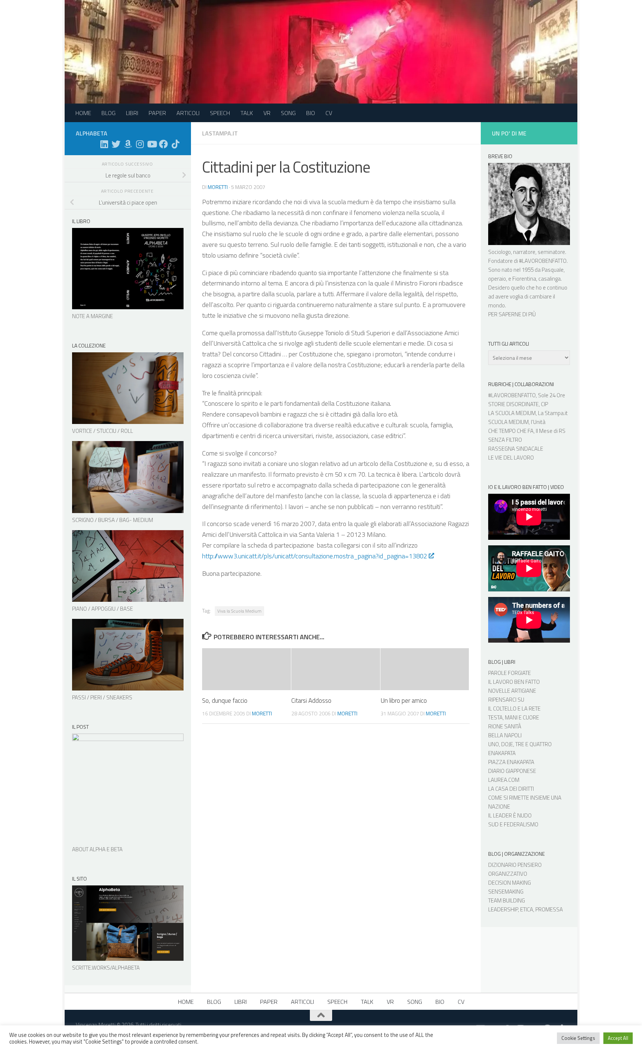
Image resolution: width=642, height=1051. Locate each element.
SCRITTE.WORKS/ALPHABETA (106, 967)
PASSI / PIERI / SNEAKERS (102, 697)
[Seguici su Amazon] (127, 144)
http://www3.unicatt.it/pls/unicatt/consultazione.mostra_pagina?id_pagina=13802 (314, 556)
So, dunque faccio (224, 700)
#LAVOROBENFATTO (543, 261)
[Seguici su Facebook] (163, 144)
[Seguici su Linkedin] (104, 144)
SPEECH (220, 112)
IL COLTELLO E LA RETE (514, 708)
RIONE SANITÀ (504, 726)
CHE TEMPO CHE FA (511, 431)
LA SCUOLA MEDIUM (512, 413)
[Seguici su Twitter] (115, 144)
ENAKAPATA (502, 753)
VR (266, 112)
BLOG (108, 112)
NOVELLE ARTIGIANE (512, 690)
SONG (288, 112)
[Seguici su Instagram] (139, 144)
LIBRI (132, 112)
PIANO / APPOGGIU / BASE (102, 608)
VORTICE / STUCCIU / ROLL (102, 431)
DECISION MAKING (509, 882)
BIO (310, 112)
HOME (83, 112)
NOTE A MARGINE (92, 316)
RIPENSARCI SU (506, 699)
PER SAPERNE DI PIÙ (512, 314)
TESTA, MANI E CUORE (513, 717)
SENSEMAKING (505, 891)
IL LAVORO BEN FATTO (514, 682)
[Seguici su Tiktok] (175, 144)
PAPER (157, 112)
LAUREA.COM (503, 780)
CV (328, 112)
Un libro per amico (403, 700)
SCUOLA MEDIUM (508, 422)
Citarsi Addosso (311, 700)
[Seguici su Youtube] (151, 144)
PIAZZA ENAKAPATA (511, 762)
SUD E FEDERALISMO (513, 824)
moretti (218, 187)
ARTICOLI (188, 112)
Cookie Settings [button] (578, 1038)
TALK (246, 112)
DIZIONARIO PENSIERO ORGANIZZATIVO (515, 869)
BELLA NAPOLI (505, 735)
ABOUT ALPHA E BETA (97, 849)
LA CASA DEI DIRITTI (511, 788)
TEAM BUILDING (506, 900)
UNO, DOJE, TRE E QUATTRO (520, 744)
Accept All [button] (618, 1038)
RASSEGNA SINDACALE (515, 448)
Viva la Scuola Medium (239, 610)
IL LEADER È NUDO (510, 815)
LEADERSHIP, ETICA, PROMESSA (525, 909)
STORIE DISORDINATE (513, 404)
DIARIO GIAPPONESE (512, 771)
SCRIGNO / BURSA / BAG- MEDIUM (112, 520)
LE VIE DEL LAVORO (511, 457)
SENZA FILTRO (505, 439)
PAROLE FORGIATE (509, 673)
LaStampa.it (220, 133)
